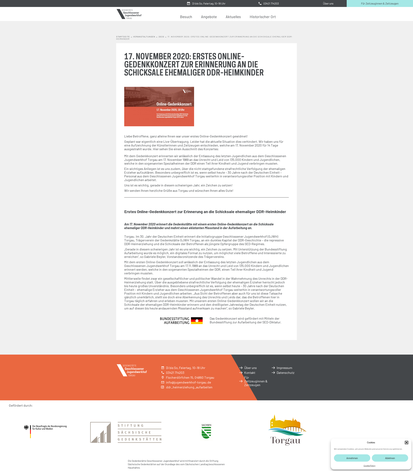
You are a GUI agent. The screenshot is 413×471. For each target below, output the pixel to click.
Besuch (186, 16)
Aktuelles (233, 16)
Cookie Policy (369, 465)
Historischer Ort (263, 16)
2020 (161, 36)
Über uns (328, 3)
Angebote (209, 16)
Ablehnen (390, 458)
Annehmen (352, 458)
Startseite (123, 36)
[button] (406, 442)
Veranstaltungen (144, 36)
